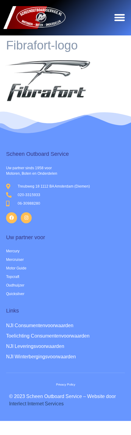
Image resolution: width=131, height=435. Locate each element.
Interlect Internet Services (36, 403)
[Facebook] (11, 217)
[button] (119, 17)
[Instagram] (26, 217)
